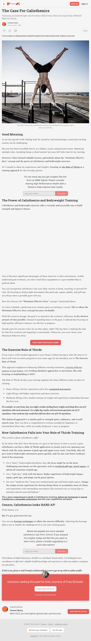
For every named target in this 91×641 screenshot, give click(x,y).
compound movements (60, 389)
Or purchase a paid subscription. (45, 595)
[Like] (4, 30)
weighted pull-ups (63, 466)
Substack (33, 636)
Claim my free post (45, 589)
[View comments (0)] (10, 30)
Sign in (85, 4)
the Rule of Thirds (71, 167)
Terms (50, 624)
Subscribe (74, 4)
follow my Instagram (68, 497)
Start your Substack (39, 630)
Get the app (57, 630)
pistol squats (80, 466)
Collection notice (60, 624)
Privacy (44, 624)
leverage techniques (23, 521)
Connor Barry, (13, 23)
